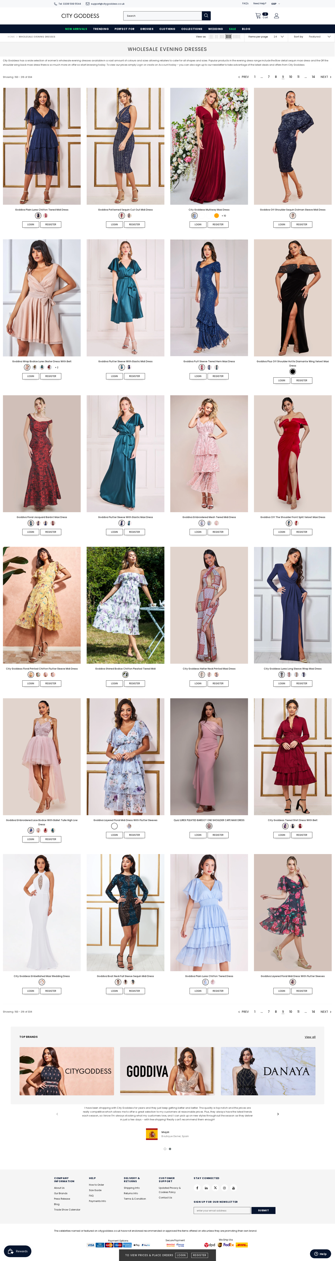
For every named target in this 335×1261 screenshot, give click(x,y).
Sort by (298, 36)
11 (298, 77)
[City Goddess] (66, 1071)
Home (11, 36)
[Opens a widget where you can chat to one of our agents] (320, 1254)
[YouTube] (233, 1187)
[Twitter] (215, 1187)
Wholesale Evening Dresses (37, 36)
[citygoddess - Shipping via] (210, 1244)
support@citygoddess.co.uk (107, 3)
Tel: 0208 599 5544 (70, 3)
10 (290, 77)
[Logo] (80, 15)
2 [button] (170, 1149)
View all (310, 1037)
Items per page (258, 36)
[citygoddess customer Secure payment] (175, 1244)
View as (201, 36)
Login (181, 1255)
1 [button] (165, 1149)
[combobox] (162, 15)
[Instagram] (224, 1187)
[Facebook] (197, 1187)
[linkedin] (206, 1187)
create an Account (158, 64)
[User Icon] (276, 15)
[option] (167, 1123)
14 (313, 77)
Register (199, 1255)
